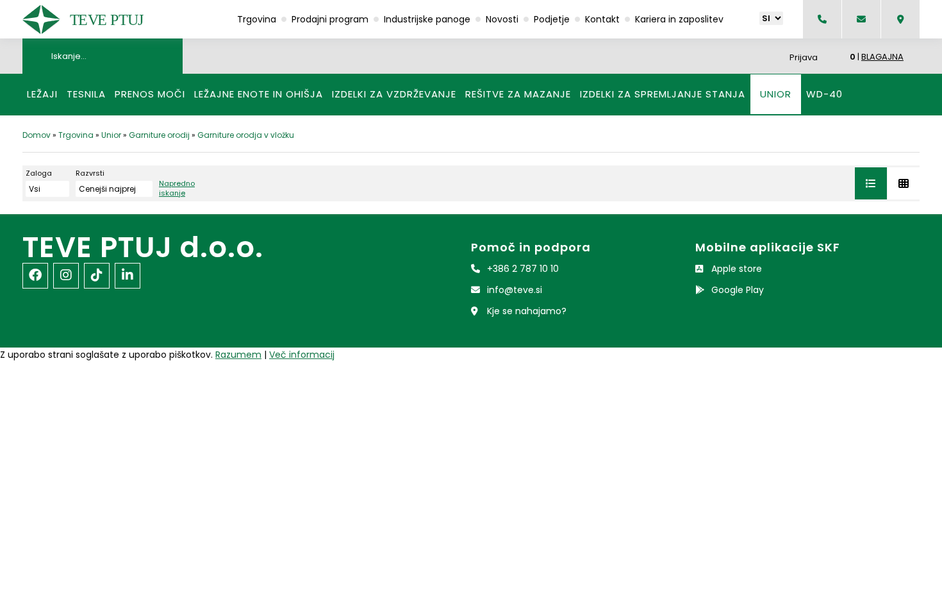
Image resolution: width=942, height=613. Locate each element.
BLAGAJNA (882, 57)
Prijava (803, 57)
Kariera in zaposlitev (679, 19)
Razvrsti (90, 173)
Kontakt (602, 19)
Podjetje (552, 19)
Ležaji (42, 94)
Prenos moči (150, 94)
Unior (775, 94)
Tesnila (86, 94)
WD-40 (824, 94)
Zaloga (39, 173)
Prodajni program (330, 19)
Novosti (502, 19)
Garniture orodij (159, 135)
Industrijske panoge (427, 19)
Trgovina (256, 19)
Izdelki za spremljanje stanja (662, 94)
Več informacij (302, 354)
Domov (36, 135)
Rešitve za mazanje (518, 94)
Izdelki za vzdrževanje (394, 94)
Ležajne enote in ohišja (258, 94)
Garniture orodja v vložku (245, 135)
